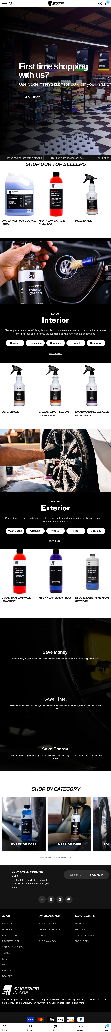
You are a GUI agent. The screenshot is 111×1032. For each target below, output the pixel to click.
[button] (11, 3)
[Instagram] (51, 899)
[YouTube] (69, 899)
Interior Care (69, 844)
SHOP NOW (32, 92)
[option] (19, 199)
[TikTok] (60, 899)
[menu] (4, 3)
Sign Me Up (97, 874)
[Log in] (100, 3)
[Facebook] (42, 899)
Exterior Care (23, 844)
